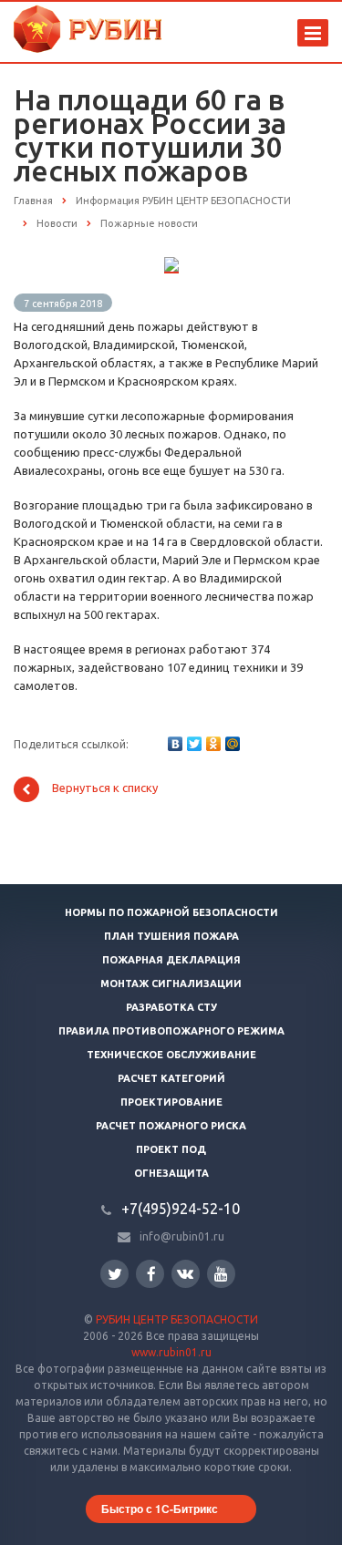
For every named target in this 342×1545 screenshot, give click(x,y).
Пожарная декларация (171, 959)
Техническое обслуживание (171, 1054)
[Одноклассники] (213, 743)
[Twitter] (194, 743)
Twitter (114, 1274)
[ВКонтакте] (175, 743)
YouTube (221, 1274)
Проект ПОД (171, 1149)
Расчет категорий (171, 1078)
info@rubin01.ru (182, 1236)
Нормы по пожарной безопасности (171, 912)
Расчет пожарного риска (171, 1125)
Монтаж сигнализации (171, 983)
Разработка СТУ (171, 1007)
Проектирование (171, 1102)
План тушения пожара (171, 936)
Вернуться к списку (105, 788)
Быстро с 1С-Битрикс (159, 1508)
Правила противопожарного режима (171, 1030)
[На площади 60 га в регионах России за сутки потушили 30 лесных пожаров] (171, 266)
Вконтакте (185, 1274)
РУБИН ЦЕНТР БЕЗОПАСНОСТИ (177, 1319)
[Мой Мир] (232, 743)
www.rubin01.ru (171, 1352)
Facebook (150, 1274)
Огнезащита (171, 1173)
